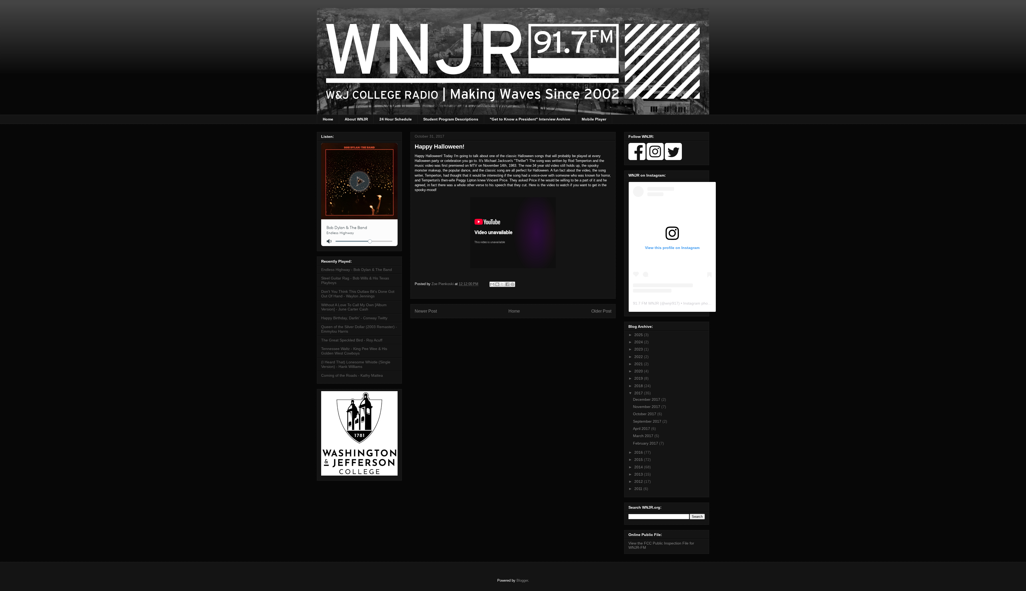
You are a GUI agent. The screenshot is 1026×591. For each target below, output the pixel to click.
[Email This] (492, 284)
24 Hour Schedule (395, 119)
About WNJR (356, 119)
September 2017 (647, 421)
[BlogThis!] (497, 284)
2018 (639, 386)
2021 (639, 364)
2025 (639, 335)
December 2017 (647, 399)
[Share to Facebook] (507, 284)
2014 (639, 467)
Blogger (522, 580)
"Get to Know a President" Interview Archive (530, 119)
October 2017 (645, 414)
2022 (639, 357)
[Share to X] (502, 284)
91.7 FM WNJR (646, 303)
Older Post (601, 311)
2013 (639, 474)
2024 (639, 342)
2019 (639, 378)
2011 (638, 489)
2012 (639, 481)
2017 (639, 393)
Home (328, 119)
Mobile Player (594, 119)
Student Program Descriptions (450, 119)
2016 (639, 452)
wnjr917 (671, 303)
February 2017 (646, 443)
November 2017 (647, 407)
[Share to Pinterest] (512, 284)
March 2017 (643, 436)
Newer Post (426, 311)
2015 (639, 459)
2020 (639, 371)
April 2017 (642, 428)
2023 (639, 349)
